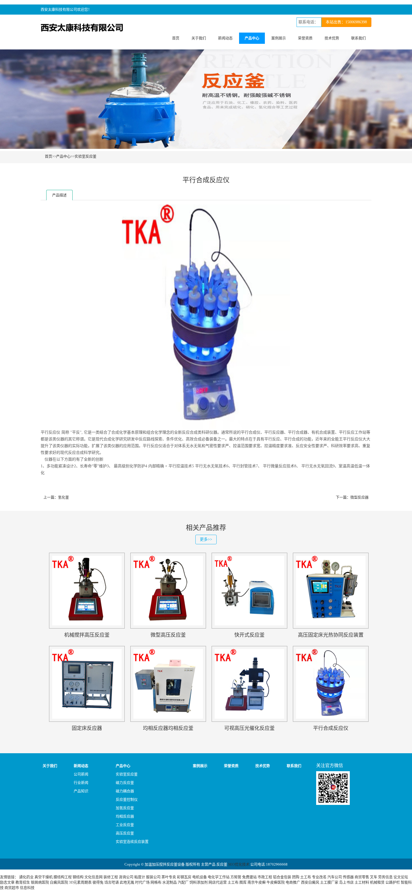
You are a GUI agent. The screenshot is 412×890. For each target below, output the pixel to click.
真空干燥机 (43, 877)
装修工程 (110, 877)
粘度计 (139, 877)
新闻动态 (225, 38)
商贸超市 (11, 888)
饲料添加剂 (198, 882)
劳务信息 (385, 877)
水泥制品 (169, 882)
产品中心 (252, 38)
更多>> (206, 539)
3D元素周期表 (80, 882)
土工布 (305, 877)
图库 (243, 882)
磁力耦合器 (125, 791)
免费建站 (249, 877)
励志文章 (7, 882)
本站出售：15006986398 (346, 22)
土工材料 (362, 882)
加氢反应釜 (125, 808)
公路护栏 (392, 882)
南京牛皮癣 (256, 882)
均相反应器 (125, 816)
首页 (175, 38)
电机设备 (199, 877)
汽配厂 (183, 882)
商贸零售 (362, 877)
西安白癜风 (310, 882)
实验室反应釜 (85, 156)
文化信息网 (93, 877)
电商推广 (293, 882)
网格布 (156, 882)
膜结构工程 (63, 877)
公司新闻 (81, 774)
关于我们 (198, 38)
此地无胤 (127, 882)
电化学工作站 (219, 877)
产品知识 (81, 791)
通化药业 (26, 877)
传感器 (348, 877)
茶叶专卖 (168, 877)
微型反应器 (359, 497)
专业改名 (319, 877)
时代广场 (142, 882)
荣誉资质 (305, 38)
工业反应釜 (125, 825)
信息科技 (27, 888)
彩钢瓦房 (184, 877)
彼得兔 (97, 882)
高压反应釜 (125, 833)
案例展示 (278, 38)
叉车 (373, 877)
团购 (295, 877)
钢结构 (78, 877)
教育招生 (22, 882)
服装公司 (153, 877)
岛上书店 (346, 882)
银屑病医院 (40, 882)
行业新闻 (81, 782)
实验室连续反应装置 (132, 841)
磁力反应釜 (125, 782)
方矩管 (235, 877)
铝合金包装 (282, 877)
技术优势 (332, 38)
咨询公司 (126, 877)
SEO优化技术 (238, 864)
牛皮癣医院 (276, 882)
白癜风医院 (59, 882)
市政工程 (265, 877)
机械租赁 (377, 882)
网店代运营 (218, 882)
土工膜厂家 (329, 882)
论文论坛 (401, 877)
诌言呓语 (111, 882)
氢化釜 (63, 497)
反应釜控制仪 (127, 799)
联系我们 (358, 38)
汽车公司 (334, 877)
